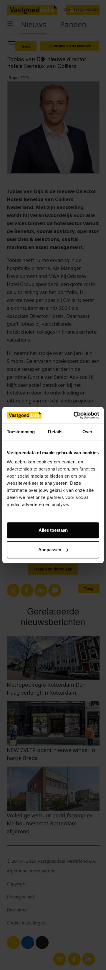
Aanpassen (49, 549)
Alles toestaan (53, 530)
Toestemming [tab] (21, 431)
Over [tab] (87, 431)
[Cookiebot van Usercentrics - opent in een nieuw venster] (74, 415)
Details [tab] (55, 431)
